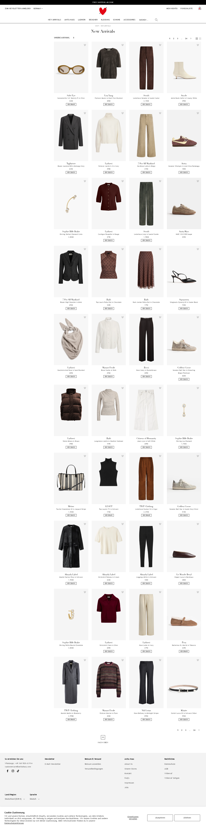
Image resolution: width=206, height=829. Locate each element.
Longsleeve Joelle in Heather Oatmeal (108, 441)
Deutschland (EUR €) (13, 799)
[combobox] (148, 20)
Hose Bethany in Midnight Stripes (146, 713)
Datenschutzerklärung (14, 823)
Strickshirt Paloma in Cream (108, 577)
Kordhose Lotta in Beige (146, 166)
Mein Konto (171, 8)
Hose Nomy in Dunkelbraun (146, 370)
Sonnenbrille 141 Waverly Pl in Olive (71, 98)
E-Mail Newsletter (53, 764)
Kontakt (128, 773)
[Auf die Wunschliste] (85, 45)
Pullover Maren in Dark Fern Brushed (108, 98)
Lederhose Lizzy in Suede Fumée (146, 234)
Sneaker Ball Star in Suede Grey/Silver (184, 509)
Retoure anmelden (93, 764)
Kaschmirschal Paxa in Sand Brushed (71, 370)
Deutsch (33, 799)
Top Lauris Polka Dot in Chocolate (108, 302)
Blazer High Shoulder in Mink (71, 302)
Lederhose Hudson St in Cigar (146, 509)
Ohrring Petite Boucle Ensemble (71, 645)
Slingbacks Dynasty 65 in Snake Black (184, 302)
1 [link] (169, 38)
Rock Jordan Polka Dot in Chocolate (146, 302)
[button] (54, 19)
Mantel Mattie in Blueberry (71, 713)
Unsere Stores (131, 769)
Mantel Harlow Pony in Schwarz (71, 577)
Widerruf (168, 773)
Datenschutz (170, 764)
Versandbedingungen (94, 769)
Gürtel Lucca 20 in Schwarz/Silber (184, 713)
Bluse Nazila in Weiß (108, 370)
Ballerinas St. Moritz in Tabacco (184, 645)
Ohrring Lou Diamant (184, 441)
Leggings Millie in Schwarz (146, 577)
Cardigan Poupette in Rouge (108, 234)
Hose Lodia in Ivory (146, 645)
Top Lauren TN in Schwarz (108, 509)
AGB (166, 769)
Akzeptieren (160, 818)
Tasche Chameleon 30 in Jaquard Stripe (71, 509)
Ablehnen (187, 818)
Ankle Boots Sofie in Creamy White (184, 98)
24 (186, 38)
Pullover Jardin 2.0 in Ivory (109, 166)
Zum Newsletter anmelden (18, 8)
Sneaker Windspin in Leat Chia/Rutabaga (184, 166)
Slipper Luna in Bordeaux (183, 577)
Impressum (129, 783)
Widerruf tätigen (172, 778)
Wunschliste (186, 8)
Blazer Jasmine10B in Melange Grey (71, 166)
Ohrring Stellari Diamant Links (71, 234)
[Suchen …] (156, 20)
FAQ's (127, 778)
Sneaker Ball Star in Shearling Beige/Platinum (184, 371)
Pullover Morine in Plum (109, 713)
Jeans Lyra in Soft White (146, 441)
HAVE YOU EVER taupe (184, 234)
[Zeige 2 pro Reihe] (200, 38)
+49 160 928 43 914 (24, 763)
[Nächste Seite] (191, 38)
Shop (97, 26)
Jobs (126, 787)
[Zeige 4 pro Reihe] (197, 38)
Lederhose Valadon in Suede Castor (146, 98)
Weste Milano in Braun (71, 441)
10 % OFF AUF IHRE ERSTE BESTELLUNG (102, 2)
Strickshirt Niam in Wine (109, 645)
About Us (128, 764)
